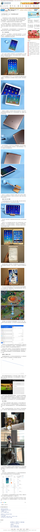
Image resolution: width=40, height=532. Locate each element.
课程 (28, 6)
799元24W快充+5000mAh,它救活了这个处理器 (6, 517)
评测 (22, 6)
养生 (38, 5)
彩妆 (22, 5)
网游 (36, 6)
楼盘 (30, 5)
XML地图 (18, 529)
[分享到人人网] (4, 502)
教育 (7, 5)
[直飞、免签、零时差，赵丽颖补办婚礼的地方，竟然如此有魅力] (30, 26)
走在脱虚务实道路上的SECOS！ (33, 42)
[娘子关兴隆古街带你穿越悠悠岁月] (37, 20)
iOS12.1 (30, 55)
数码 (14, 5)
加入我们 (24, 529)
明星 (14, 6)
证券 (2, 6)
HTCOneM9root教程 (3, 515)
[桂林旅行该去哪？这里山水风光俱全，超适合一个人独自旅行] (30, 21)
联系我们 (15, 529)
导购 (20, 6)
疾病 (36, 5)
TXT (28, 529)
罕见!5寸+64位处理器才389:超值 (5, 512)
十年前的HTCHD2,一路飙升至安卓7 (15, 523)
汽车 (2, 5)
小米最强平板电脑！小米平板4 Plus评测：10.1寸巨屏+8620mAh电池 (9, 516)
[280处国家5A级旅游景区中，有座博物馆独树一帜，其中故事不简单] (37, 26)
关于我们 (12, 529)
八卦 (12, 6)
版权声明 (21, 529)
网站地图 (27, 529)
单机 (38, 6)
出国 (30, 6)
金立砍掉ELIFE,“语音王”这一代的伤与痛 (17, 522)
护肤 (20, 5)
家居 (28, 5)
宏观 (7, 6)
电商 (12, 5)
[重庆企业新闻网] (8, 4)
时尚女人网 (6, 504)
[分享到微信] (5, 502)
